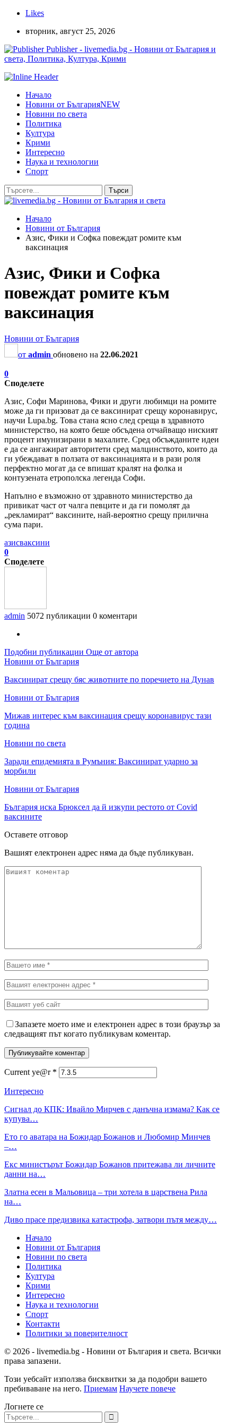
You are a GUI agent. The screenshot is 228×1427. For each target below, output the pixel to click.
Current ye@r (30, 1071)
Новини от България (72, 104)
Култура (40, 133)
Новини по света (56, 113)
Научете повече (147, 1388)
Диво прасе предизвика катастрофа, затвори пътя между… (110, 1219)
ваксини (35, 542)
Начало (38, 94)
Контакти (42, 1323)
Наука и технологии (62, 161)
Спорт (36, 171)
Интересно (45, 152)
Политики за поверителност (76, 1333)
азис (12, 542)
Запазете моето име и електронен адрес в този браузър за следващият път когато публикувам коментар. (112, 1029)
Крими (37, 142)
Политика (43, 123)
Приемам (100, 1388)
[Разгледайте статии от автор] (25, 606)
